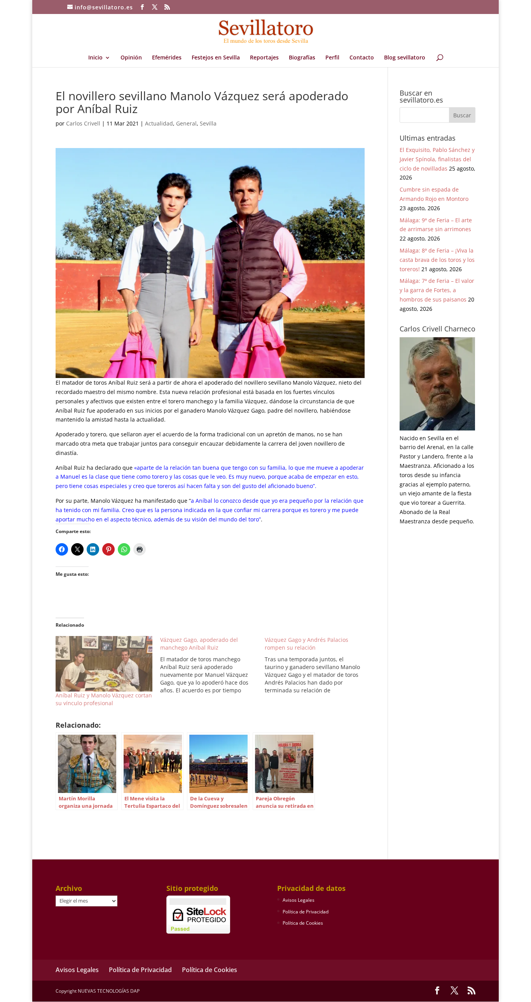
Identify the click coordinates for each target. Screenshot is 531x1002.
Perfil (332, 58)
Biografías (302, 58)
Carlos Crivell (83, 123)
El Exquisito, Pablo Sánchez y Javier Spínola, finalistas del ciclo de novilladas (437, 159)
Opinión (131, 58)
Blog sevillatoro (404, 58)
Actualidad (159, 123)
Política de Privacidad (305, 911)
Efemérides (167, 58)
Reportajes (264, 58)
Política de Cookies (303, 923)
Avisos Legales (298, 900)
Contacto (361, 58)
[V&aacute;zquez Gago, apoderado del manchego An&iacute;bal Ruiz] (212, 665)
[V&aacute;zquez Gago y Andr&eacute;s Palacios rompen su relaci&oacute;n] (317, 665)
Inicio (95, 58)
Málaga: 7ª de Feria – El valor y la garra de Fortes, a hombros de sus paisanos (437, 290)
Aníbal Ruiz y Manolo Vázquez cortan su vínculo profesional (104, 699)
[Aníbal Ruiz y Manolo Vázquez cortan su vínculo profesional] (104, 663)
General (186, 123)
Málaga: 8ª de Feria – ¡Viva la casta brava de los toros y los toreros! (437, 260)
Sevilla (208, 123)
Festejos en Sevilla (216, 58)
